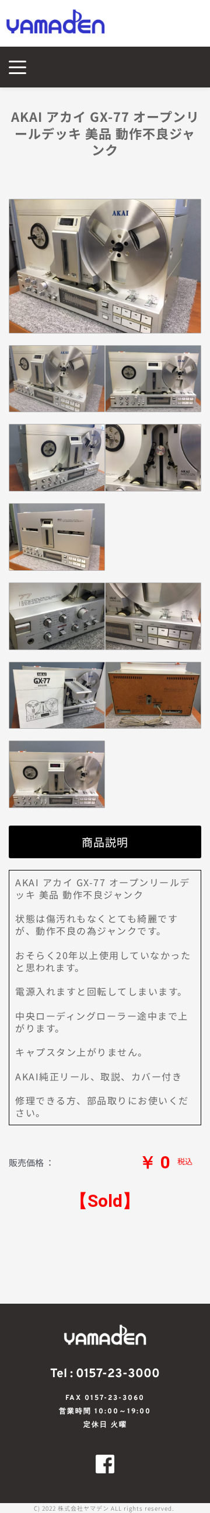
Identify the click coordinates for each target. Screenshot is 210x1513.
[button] (17, 67)
